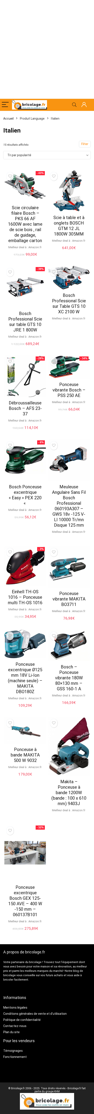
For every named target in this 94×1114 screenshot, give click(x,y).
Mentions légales (15, 1007)
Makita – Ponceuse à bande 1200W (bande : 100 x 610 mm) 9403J (68, 792)
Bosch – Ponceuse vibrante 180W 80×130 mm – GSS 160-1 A (69, 677)
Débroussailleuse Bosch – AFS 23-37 (25, 408)
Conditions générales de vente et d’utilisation (35, 1013)
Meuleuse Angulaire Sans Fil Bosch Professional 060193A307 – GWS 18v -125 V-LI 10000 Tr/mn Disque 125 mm (69, 506)
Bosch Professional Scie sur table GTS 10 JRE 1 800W (25, 322)
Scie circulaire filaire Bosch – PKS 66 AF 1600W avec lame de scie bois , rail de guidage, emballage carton (25, 224)
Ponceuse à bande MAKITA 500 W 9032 (25, 755)
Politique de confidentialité (22, 1020)
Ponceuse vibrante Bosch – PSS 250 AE (68, 390)
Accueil (8, 118)
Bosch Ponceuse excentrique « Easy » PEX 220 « (25, 495)
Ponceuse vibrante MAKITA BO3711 (68, 599)
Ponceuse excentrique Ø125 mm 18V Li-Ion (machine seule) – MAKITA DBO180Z (25, 678)
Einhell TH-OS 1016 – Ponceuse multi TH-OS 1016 (25, 597)
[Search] (74, 105)
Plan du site (11, 1032)
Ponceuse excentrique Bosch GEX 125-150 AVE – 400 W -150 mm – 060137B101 (25, 901)
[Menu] (5, 105)
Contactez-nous (14, 1026)
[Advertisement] (47, 49)
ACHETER (25, 259)
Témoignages (13, 1050)
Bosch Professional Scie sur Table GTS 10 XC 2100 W (69, 303)
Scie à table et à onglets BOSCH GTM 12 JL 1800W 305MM (68, 226)
